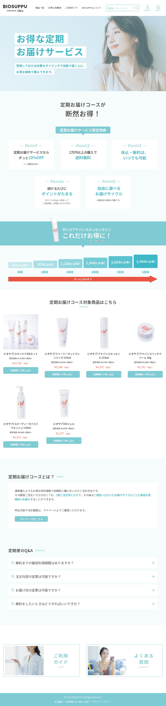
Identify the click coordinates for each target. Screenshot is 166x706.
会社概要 (58, 701)
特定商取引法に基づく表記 (77, 701)
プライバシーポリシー (102, 701)
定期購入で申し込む (21, 370)
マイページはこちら (31, 519)
